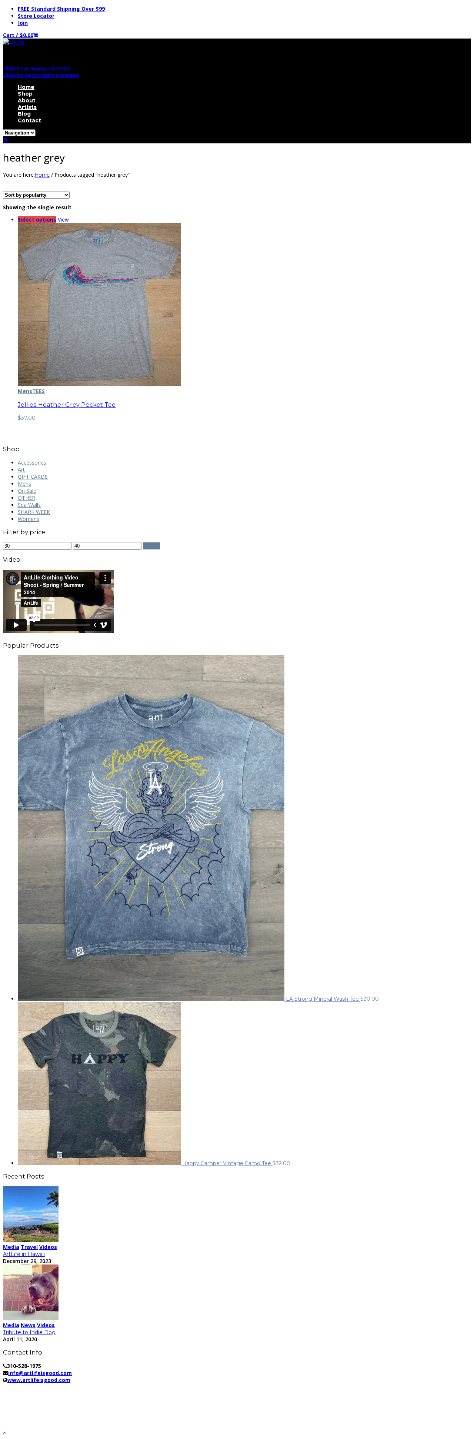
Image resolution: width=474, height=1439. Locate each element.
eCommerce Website (31, 1394)
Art (21, 469)
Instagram (30, 1420)
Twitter (26, 1413)
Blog (24, 113)
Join (23, 22)
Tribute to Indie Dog (29, 1332)
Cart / (18, 35)
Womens (28, 518)
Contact (29, 120)
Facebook (29, 1406)
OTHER (26, 497)
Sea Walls (29, 504)
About (27, 100)
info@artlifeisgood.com (40, 1372)
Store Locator (36, 15)
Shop (25, 93)
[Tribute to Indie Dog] (31, 1318)
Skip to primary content (36, 68)
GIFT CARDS (33, 476)
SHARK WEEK (34, 511)
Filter (151, 546)
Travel (29, 1246)
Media (11, 1246)
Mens (25, 391)
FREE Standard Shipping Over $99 (61, 8)
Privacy (125, 1386)
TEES (38, 391)
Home (26, 87)
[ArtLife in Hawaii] (31, 1239)
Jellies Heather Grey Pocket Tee (67, 404)
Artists (27, 107)
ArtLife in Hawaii (24, 1254)
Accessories (32, 462)
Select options (37, 219)
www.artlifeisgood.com (38, 1379)
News (28, 1325)
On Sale (27, 490)
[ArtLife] (14, 42)
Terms (206, 1386)
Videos (48, 1246)
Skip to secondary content (41, 75)
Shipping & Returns (166, 1386)
